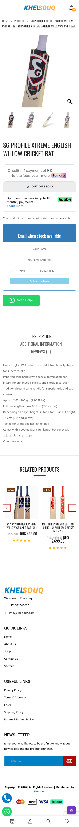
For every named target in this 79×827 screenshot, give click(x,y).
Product (19, 21)
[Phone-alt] (7, 798)
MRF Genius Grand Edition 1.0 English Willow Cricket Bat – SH (58, 528)
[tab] (41, 336)
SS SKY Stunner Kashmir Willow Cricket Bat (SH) (21, 526)
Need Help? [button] (25, 300)
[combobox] (17, 271)
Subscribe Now (39, 281)
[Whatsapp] (7, 811)
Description (41, 336)
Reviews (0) (41, 351)
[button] (72, 7)
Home (5, 21)
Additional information (41, 344)
